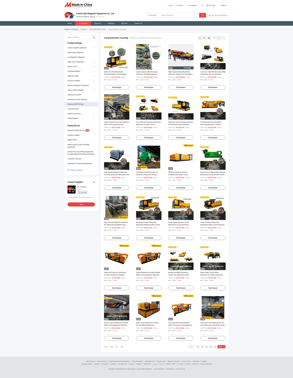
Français (113, 364)
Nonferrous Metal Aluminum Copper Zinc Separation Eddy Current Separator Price (178, 274)
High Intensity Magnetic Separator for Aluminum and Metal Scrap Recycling (116, 224)
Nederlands (147, 364)
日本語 (168, 364)
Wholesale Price (150, 361)
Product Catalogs (76, 170)
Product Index (186, 361)
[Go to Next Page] (223, 38)
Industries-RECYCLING (76, 104)
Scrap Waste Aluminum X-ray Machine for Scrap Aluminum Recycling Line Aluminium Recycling (180, 224)
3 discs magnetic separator (77, 48)
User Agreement (159, 369)
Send (81, 204)
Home (70, 23)
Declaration (170, 369)
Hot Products (90, 361)
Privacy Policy (180, 369)
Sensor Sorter (72, 66)
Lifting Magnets (73, 118)
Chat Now (83, 192)
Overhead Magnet (74, 71)
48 (122, 347)
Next (220, 347)
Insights (204, 361)
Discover (124, 23)
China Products (102, 361)
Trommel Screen (73, 109)
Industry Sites (161, 361)
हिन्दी (173, 364)
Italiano (131, 364)
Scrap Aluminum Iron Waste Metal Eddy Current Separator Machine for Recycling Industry (148, 274)
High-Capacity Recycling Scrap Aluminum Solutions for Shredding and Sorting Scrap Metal (180, 74)
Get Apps (212, 5)
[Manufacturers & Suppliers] (79, 4)
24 (112, 347)
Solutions (111, 23)
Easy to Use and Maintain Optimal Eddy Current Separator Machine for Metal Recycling (116, 325)
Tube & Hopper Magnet (76, 90)
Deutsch (138, 364)
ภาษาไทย (180, 364)
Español (96, 364)
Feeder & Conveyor (74, 113)
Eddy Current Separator (76, 62)
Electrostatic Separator (76, 52)
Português (105, 364)
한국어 (161, 364)
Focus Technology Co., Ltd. (131, 369)
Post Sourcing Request (219, 15)
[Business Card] (94, 182)
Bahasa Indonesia (206, 364)
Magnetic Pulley (73, 76)
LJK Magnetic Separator (76, 57)
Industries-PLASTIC (74, 95)
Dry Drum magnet (74, 81)
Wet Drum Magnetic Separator (78, 85)
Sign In (170, 5)
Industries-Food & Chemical (77, 99)
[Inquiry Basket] (202, 5)
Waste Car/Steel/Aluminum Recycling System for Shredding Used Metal (115, 74)
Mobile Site (196, 361)
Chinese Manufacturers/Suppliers (119, 361)
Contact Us (138, 23)
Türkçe (188, 364)
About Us (97, 23)
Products (84, 23)
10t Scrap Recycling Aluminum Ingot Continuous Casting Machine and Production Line (180, 325)
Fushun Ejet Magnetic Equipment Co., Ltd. (95, 13)
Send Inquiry (116, 87)
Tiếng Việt (195, 364)
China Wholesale (137, 361)
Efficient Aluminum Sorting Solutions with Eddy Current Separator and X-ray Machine (178, 174)
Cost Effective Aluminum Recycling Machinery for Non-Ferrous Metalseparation (148, 124)
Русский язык (122, 364)
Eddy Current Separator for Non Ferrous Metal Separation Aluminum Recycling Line (147, 325)
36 (117, 347)
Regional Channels (173, 361)
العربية (155, 364)
